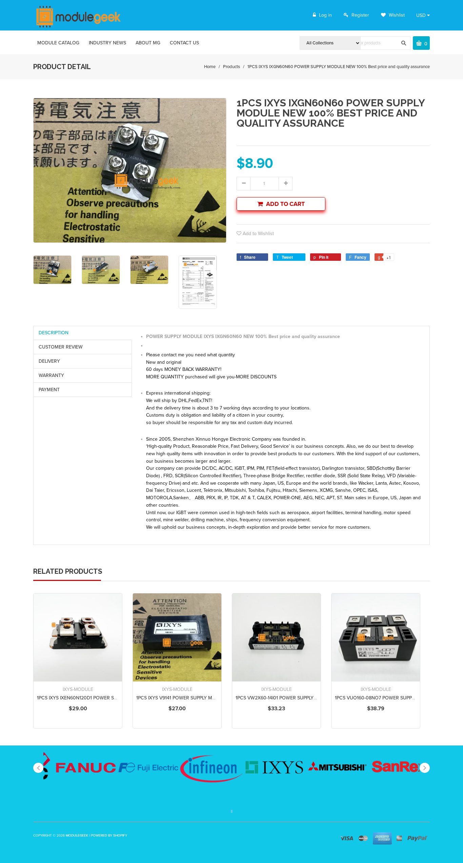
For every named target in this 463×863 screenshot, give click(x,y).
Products (231, 66)
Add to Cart (285, 204)
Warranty (51, 375)
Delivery (49, 361)
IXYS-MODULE (78, 689)
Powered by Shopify (109, 836)
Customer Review (61, 347)
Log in (325, 15)
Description (53, 333)
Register (360, 15)
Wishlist (396, 15)
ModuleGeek (77, 836)
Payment (49, 390)
